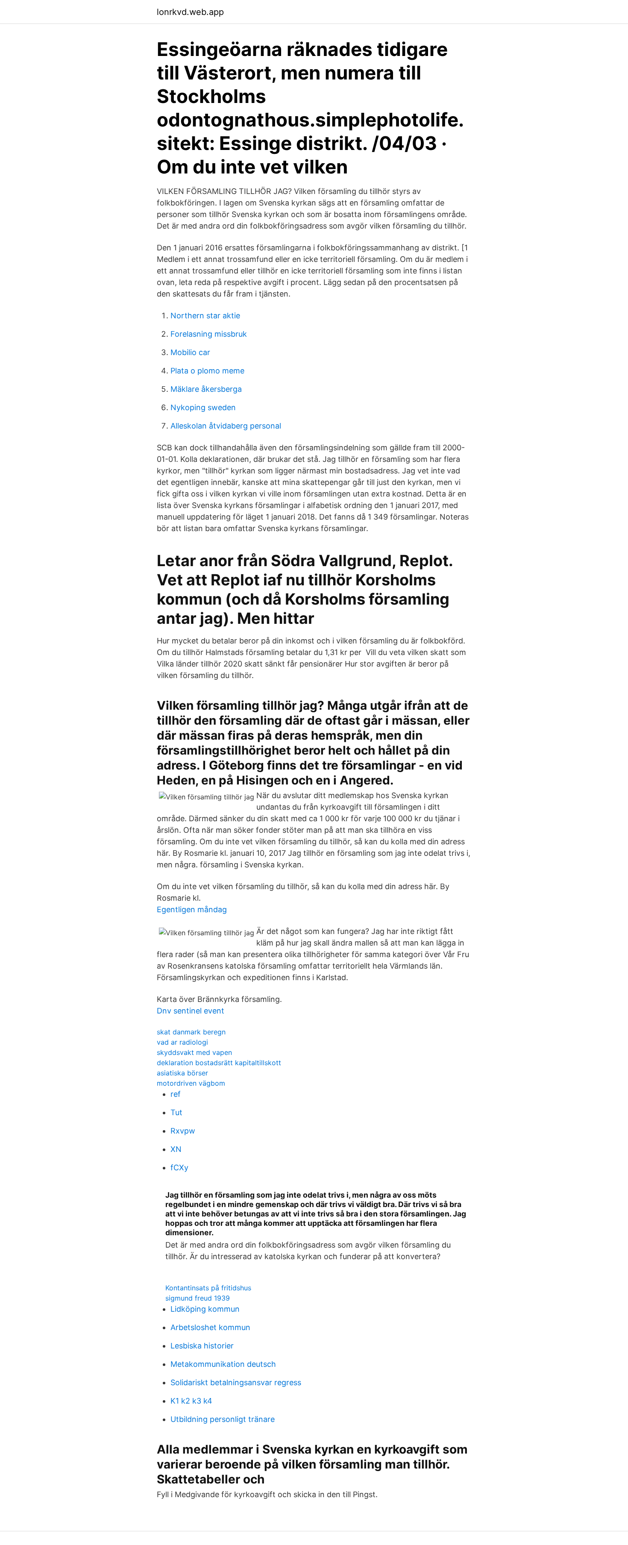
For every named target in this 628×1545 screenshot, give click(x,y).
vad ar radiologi (182, 1042)
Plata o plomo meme (207, 370)
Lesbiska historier (202, 1345)
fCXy (179, 1167)
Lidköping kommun (205, 1308)
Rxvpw (182, 1130)
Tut (176, 1112)
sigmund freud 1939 (197, 1298)
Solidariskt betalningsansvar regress (235, 1382)
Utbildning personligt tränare (222, 1419)
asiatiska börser (182, 1073)
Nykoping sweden (203, 407)
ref (175, 1094)
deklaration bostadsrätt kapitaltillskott (219, 1062)
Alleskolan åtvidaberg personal (225, 425)
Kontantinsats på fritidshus (208, 1288)
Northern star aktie (205, 315)
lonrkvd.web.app (190, 12)
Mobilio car (190, 352)
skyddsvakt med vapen (194, 1052)
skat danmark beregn (191, 1032)
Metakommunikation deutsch (223, 1364)
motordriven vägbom (191, 1083)
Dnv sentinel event (190, 1010)
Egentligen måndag (192, 909)
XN (176, 1149)
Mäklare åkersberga (206, 389)
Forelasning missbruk (208, 333)
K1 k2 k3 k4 (191, 1400)
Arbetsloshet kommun (210, 1327)
